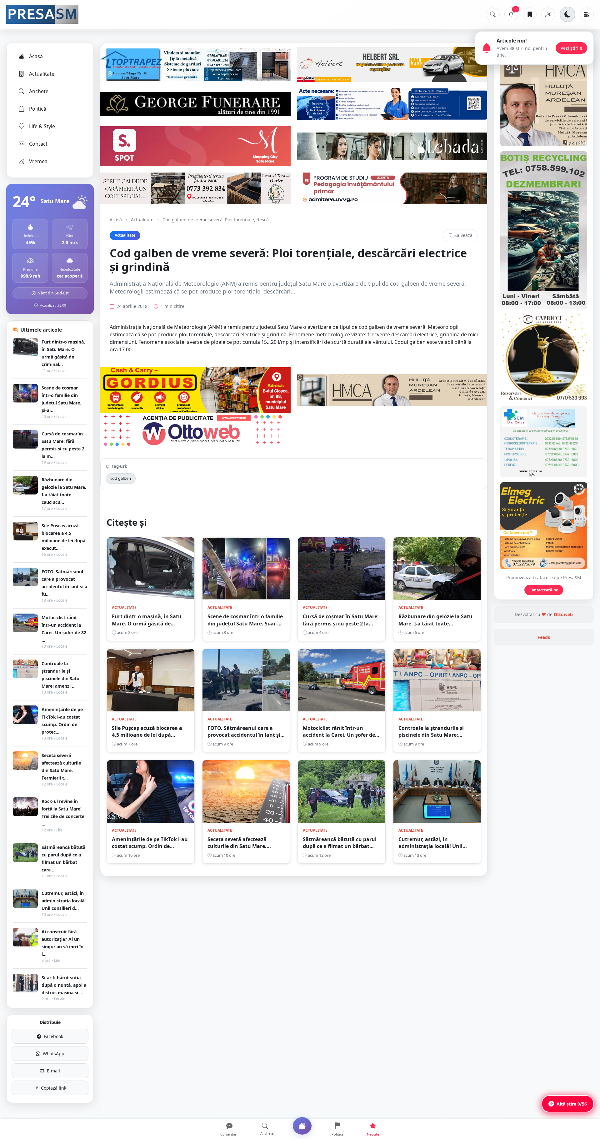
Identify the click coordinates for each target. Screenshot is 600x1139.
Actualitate (41, 73)
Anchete (38, 91)
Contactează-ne (543, 590)
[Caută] (493, 14)
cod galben (120, 478)
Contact (38, 143)
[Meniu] (587, 14)
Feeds (544, 637)
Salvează (463, 235)
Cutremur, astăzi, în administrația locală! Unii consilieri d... (64, 900)
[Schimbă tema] (567, 14)
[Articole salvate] (530, 14)
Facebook (53, 1036)
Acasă (36, 56)
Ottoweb (563, 614)
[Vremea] (548, 14)
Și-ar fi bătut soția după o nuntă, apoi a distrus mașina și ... (64, 985)
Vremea (38, 161)
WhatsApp (53, 1053)
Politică (37, 108)
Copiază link (53, 1088)
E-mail (53, 1071)
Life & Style (42, 126)
